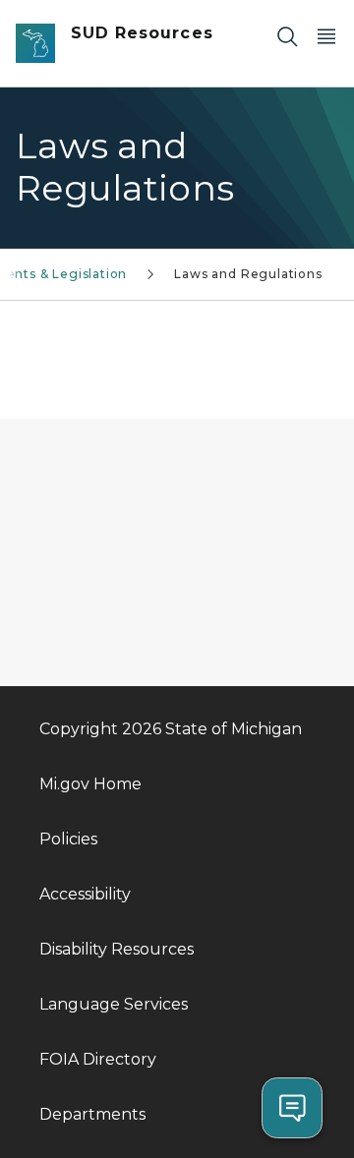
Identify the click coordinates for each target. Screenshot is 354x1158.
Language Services (113, 1004)
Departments (92, 1114)
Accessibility (85, 894)
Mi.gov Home (90, 784)
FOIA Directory (97, 1059)
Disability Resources (116, 949)
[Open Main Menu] (326, 36)
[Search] (287, 36)
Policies (68, 839)
